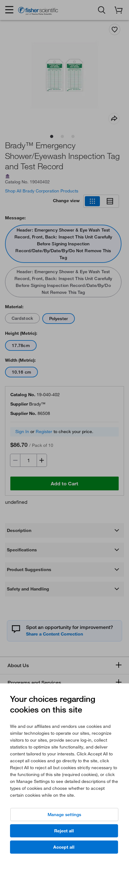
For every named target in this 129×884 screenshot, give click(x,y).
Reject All (64, 831)
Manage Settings (64, 814)
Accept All (64, 847)
